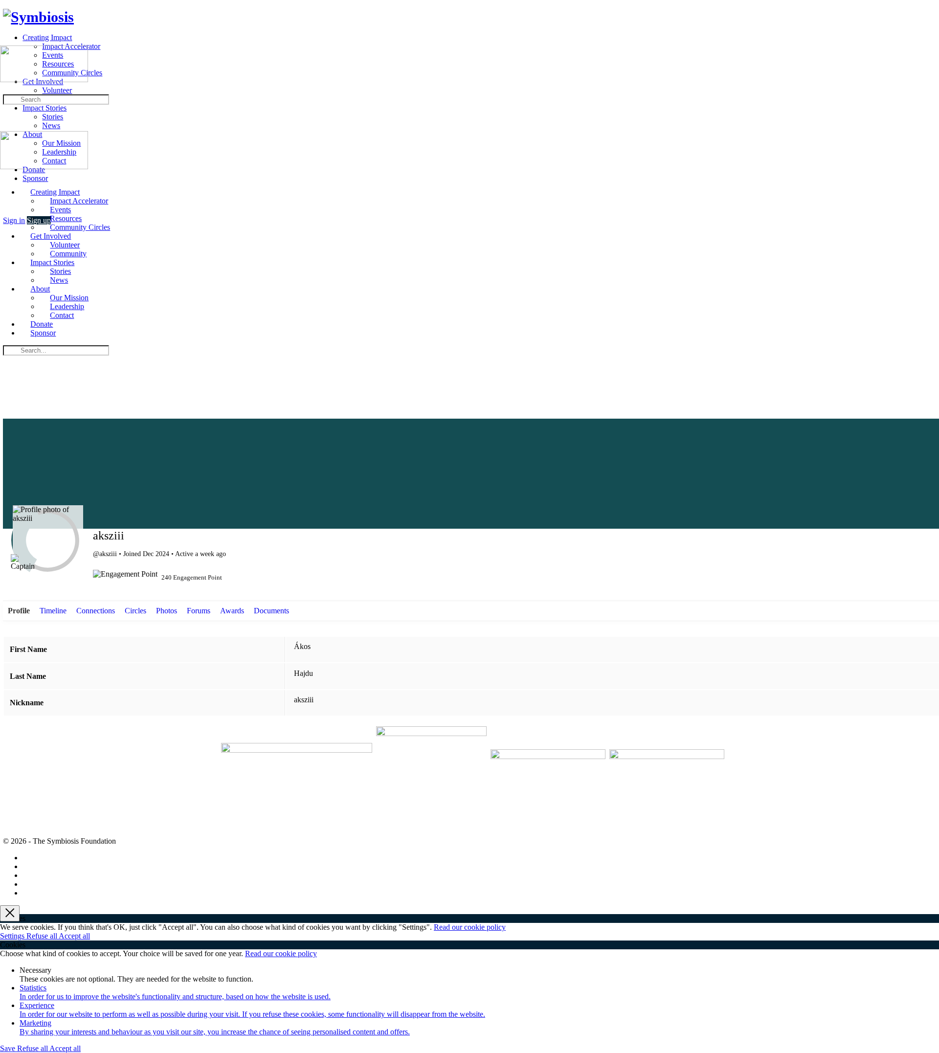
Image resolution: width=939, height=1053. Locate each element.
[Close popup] (10, 913)
